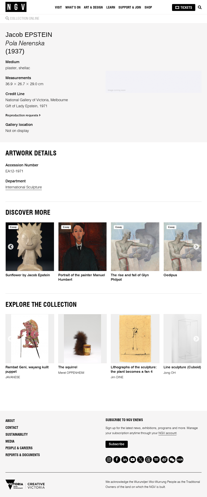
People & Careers (19, 448)
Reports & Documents (22, 455)
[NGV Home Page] (15, 7)
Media (9, 441)
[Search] (200, 7)
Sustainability (16, 434)
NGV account (167, 433)
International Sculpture (23, 187)
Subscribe (116, 444)
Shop (148, 7)
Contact (11, 427)
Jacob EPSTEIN (28, 34)
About (10, 421)
